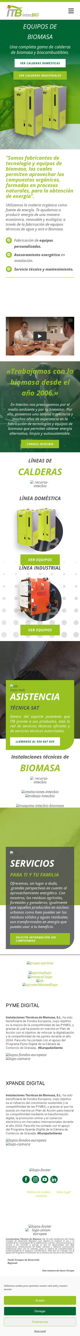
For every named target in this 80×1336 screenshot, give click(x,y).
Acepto (40, 1300)
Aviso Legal (40, 1331)
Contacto (41, 1196)
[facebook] (26, 1179)
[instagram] (35, 1179)
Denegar (40, 1311)
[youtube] (44, 1179)
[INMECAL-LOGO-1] (40, 976)
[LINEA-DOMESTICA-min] (40, 506)
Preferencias (40, 1322)
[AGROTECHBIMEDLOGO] (40, 984)
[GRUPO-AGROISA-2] (40, 962)
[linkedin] (54, 1179)
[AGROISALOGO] (40, 972)
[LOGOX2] (22, 6)
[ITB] (40, 980)
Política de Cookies (38, 1192)
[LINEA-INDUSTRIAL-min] (40, 575)
